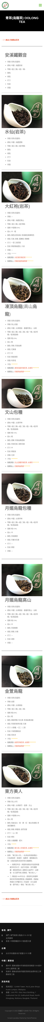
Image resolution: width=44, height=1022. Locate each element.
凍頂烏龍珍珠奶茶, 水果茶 (23, 368)
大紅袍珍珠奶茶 (20, 257)
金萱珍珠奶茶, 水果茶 (21, 742)
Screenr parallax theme (15, 1018)
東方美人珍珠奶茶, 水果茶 (23, 848)
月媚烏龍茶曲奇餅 (20, 261)
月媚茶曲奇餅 (19, 371)
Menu (40, 5)
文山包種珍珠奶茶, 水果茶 (23, 462)
